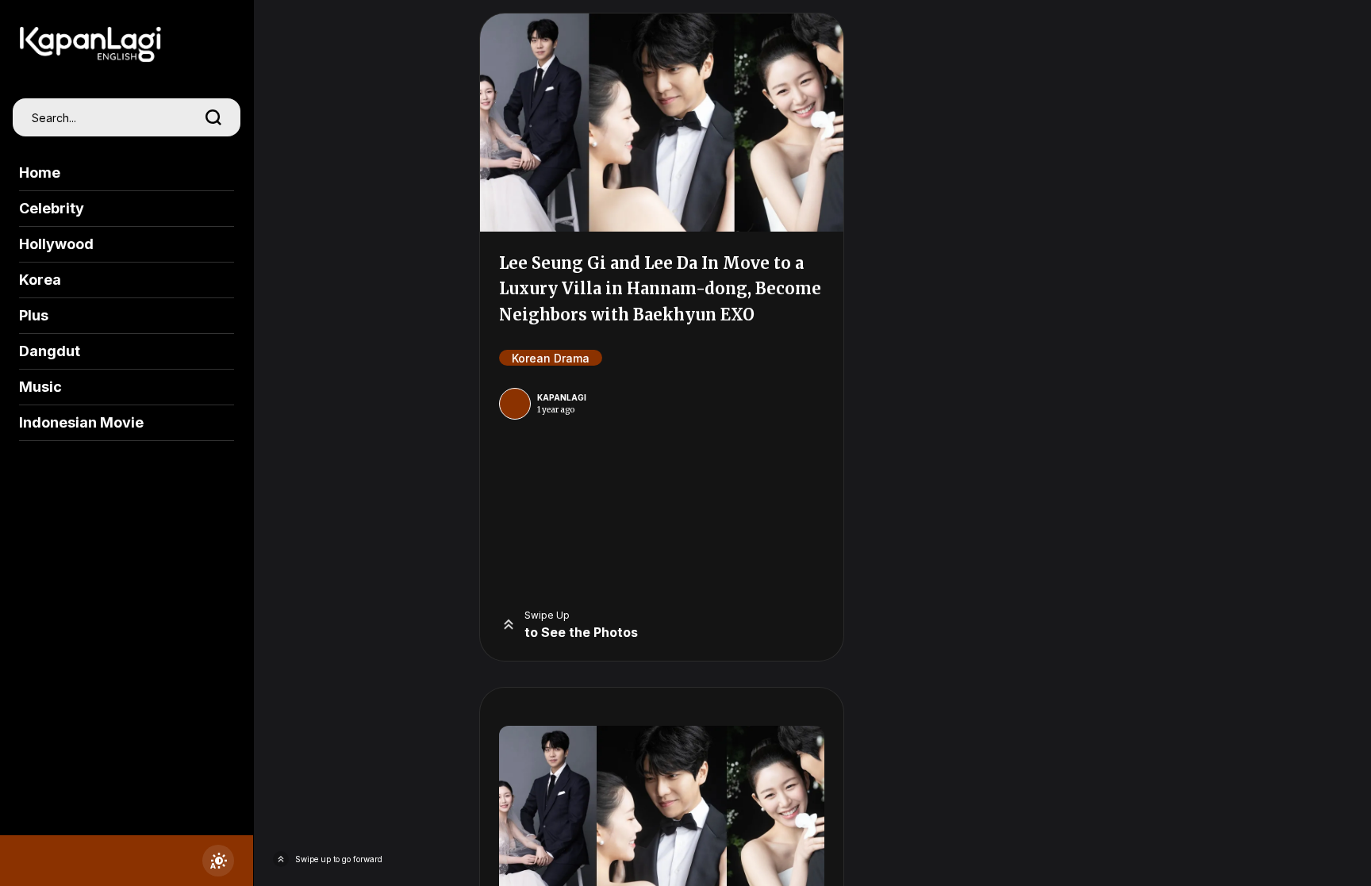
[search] (213, 117)
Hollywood (56, 244)
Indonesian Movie (81, 422)
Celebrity (51, 208)
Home (39, 172)
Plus (33, 315)
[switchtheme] (218, 860)
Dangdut (49, 351)
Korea (40, 279)
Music (40, 386)
